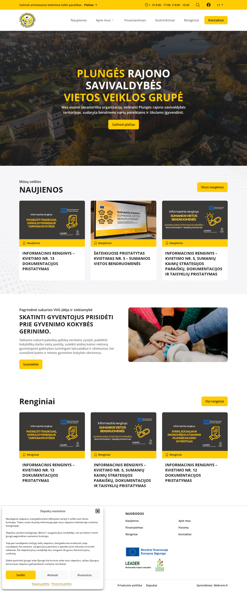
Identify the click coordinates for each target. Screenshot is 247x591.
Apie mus (103, 20)
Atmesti (52, 575)
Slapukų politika (41, 583)
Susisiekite (31, 364)
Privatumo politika (62, 583)
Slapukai (151, 585)
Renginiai (191, 20)
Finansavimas (135, 20)
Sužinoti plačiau (123, 124)
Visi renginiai (214, 401)
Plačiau (89, 5)
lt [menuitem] (218, 5)
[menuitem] (197, 4)
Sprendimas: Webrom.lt (212, 585)
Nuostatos (84, 575)
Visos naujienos (212, 187)
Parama (183, 527)
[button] (98, 511)
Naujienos (79, 20)
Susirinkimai (165, 20)
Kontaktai (216, 20)
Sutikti (20, 575)
